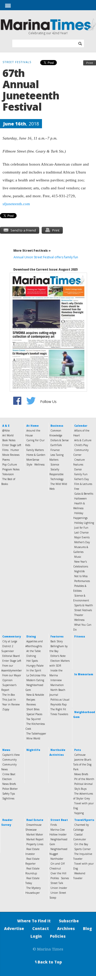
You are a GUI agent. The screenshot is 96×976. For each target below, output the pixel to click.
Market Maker (34, 834)
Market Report (35, 839)
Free (76, 489)
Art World (8, 435)
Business (56, 425)
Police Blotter (10, 789)
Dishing (31, 656)
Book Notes (8, 440)
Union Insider (58, 888)
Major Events (82, 537)
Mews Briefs (81, 774)
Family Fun (81, 474)
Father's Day (81, 479)
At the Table (33, 651)
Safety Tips (8, 793)
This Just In (9, 699)
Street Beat (59, 820)
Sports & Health (83, 605)
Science (54, 464)
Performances (82, 581)
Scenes (65, 878)
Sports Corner (82, 849)
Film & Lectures (83, 484)
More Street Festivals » (32, 250)
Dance (78, 469)
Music (77, 557)
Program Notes (10, 469)
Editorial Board (11, 656)
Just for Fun (81, 527)
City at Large (9, 641)
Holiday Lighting (84, 523)
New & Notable (35, 694)
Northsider (56, 859)
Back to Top (47, 962)
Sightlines (8, 798)
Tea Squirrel (33, 719)
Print (89, 63)
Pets (77, 750)
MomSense (32, 459)
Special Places (34, 714)
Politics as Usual (59, 699)
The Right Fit (58, 709)
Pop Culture (9, 464)
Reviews (31, 704)
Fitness (79, 636)
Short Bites (32, 709)
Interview (56, 680)
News (6, 750)
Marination (57, 685)
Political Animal (83, 784)
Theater (78, 615)
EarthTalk (56, 445)
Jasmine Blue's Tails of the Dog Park (82, 764)
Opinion (7, 680)
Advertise (14, 928)
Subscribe (69, 920)
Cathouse (80, 755)
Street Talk (56, 883)
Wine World (33, 738)
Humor (14, 450)
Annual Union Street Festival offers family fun (46, 257)
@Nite (6, 430)
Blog (87, 928)
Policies (58, 936)
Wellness (39, 464)
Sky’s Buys (80, 789)
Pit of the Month (84, 779)
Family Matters (35, 450)
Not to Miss (81, 576)
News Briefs (9, 784)
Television (8, 474)
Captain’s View (11, 755)
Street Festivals (83, 610)
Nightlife (79, 571)
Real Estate (34, 820)
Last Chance (81, 532)
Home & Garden (35, 455)
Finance (55, 450)
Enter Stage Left (11, 445)
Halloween (80, 498)
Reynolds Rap (58, 704)
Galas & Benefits (83, 493)
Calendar (80, 425)
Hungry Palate (35, 665)
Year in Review (11, 704)
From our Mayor (11, 675)
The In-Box (8, 694)
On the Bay (81, 844)
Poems (6, 459)
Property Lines (34, 844)
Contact (40, 928)
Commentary (11, 636)
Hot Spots (32, 661)
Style (29, 464)
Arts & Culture (82, 440)
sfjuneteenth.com (16, 204)
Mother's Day (82, 542)
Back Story (56, 641)
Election (7, 779)
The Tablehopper (36, 733)
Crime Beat (8, 774)
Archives (66, 928)
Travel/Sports (84, 820)
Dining (31, 636)
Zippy (5, 709)
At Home (32, 425)
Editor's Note (58, 656)
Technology (56, 479)
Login (36, 936)
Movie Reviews (10, 455)
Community (9, 759)
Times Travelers (59, 714)
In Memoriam (83, 674)
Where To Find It (34, 920)
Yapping (79, 813)
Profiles (54, 878)
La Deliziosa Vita (36, 675)
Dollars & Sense (59, 440)
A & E (5, 425)
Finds (53, 825)
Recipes (30, 699)
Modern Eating (35, 680)
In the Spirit (33, 670)
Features (56, 636)
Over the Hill (58, 873)
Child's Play (81, 445)
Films (5, 450)
